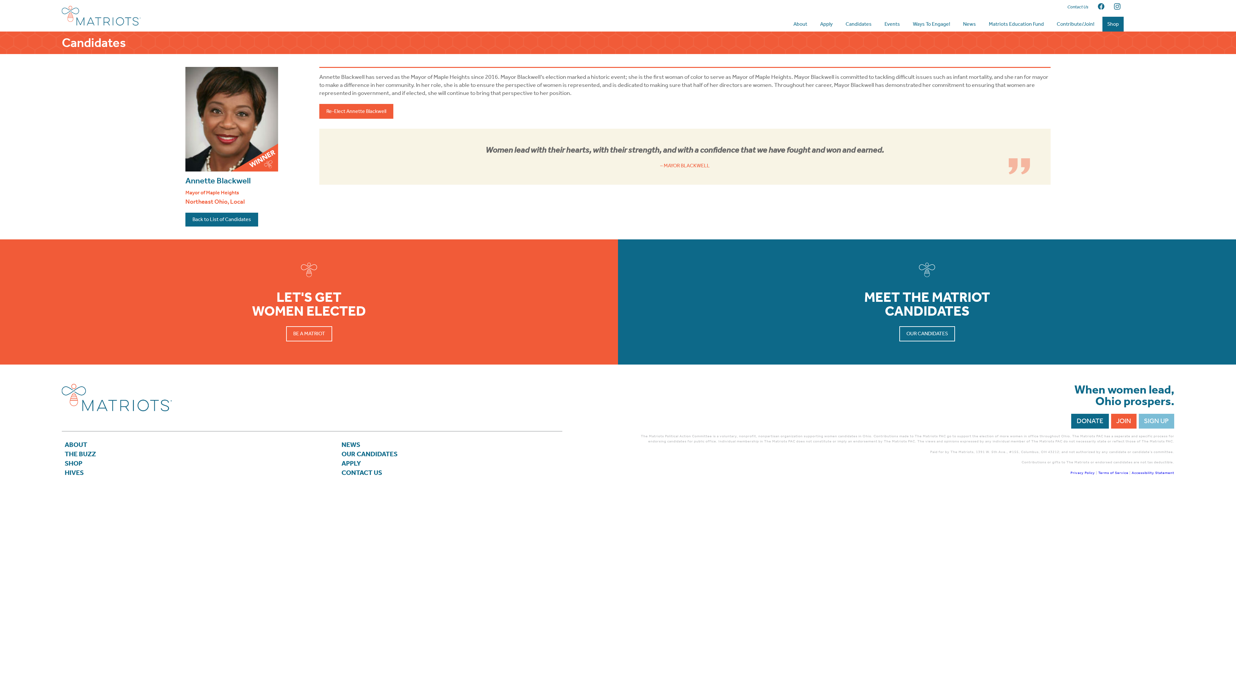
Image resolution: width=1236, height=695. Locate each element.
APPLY (351, 463)
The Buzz (80, 454)
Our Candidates (927, 333)
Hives (74, 473)
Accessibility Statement (1153, 473)
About (76, 445)
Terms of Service (1113, 473)
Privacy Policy (1083, 473)
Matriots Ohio (113, 16)
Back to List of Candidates (221, 219)
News (351, 445)
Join (1123, 421)
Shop (73, 463)
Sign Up (1156, 421)
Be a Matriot (309, 333)
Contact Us (362, 473)
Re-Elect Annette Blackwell (356, 111)
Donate (1090, 421)
